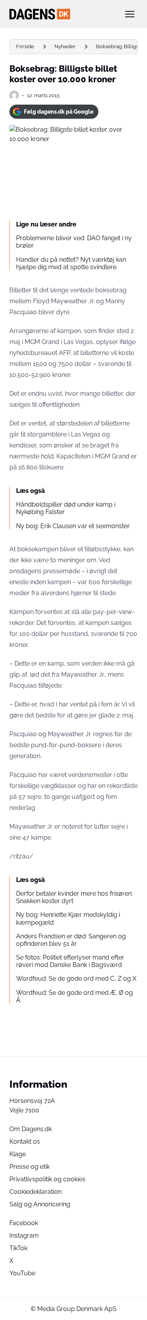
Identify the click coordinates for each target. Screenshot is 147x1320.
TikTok (18, 1248)
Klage (17, 1154)
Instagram (24, 1235)
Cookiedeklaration (35, 1191)
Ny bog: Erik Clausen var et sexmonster (73, 526)
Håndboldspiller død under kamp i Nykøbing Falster (65, 508)
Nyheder (65, 46)
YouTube (22, 1273)
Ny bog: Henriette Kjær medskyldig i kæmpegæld (68, 918)
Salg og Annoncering (39, 1204)
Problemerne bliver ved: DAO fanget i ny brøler (74, 241)
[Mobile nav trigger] (130, 14)
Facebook (23, 1223)
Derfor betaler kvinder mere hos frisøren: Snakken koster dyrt (74, 897)
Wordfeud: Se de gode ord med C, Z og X (76, 978)
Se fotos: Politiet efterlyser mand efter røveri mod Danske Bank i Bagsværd (70, 961)
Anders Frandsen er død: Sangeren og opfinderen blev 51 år (71, 940)
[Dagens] (61, 14)
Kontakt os (24, 1141)
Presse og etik (29, 1166)
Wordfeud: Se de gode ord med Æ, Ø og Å (74, 996)
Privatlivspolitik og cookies (47, 1179)
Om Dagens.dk (30, 1129)
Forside (25, 46)
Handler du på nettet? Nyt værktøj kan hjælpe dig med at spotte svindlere (71, 263)
